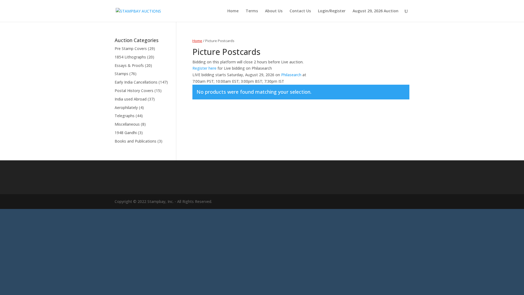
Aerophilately (126, 107)
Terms (252, 11)
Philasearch (291, 74)
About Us (273, 11)
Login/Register (332, 11)
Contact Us (300, 11)
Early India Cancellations (136, 82)
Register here (204, 68)
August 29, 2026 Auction (375, 11)
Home (233, 11)
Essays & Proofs (129, 65)
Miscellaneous (127, 124)
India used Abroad (131, 99)
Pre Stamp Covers (131, 48)
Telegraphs (125, 115)
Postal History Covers (134, 90)
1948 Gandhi (126, 132)
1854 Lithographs (130, 57)
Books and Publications (135, 141)
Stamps (121, 73)
